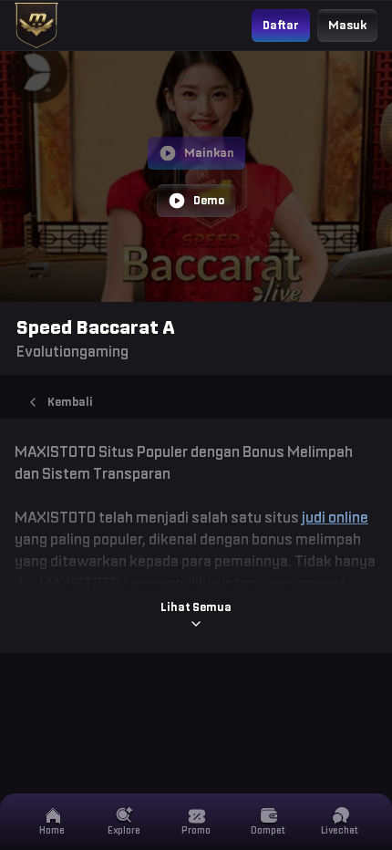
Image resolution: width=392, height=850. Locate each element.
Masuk (347, 25)
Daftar (281, 25)
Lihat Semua (196, 607)
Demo (208, 200)
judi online (335, 517)
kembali (70, 402)
